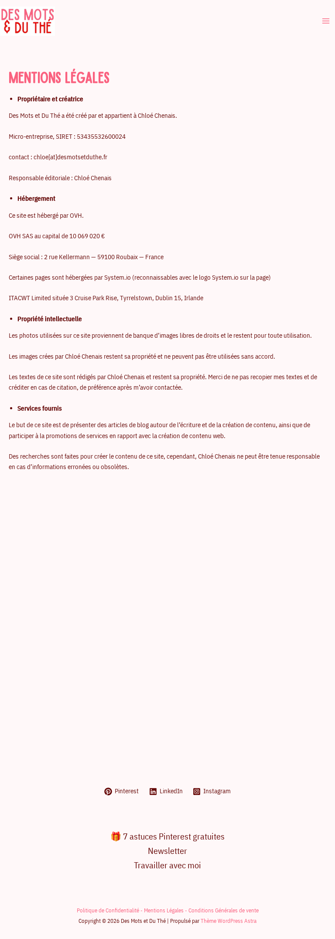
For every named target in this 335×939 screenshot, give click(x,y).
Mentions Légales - (166, 910)
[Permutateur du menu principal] (326, 21)
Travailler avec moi (167, 865)
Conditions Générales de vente (223, 910)
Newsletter (167, 851)
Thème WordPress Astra (228, 921)
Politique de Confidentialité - (110, 910)
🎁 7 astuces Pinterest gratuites (167, 836)
